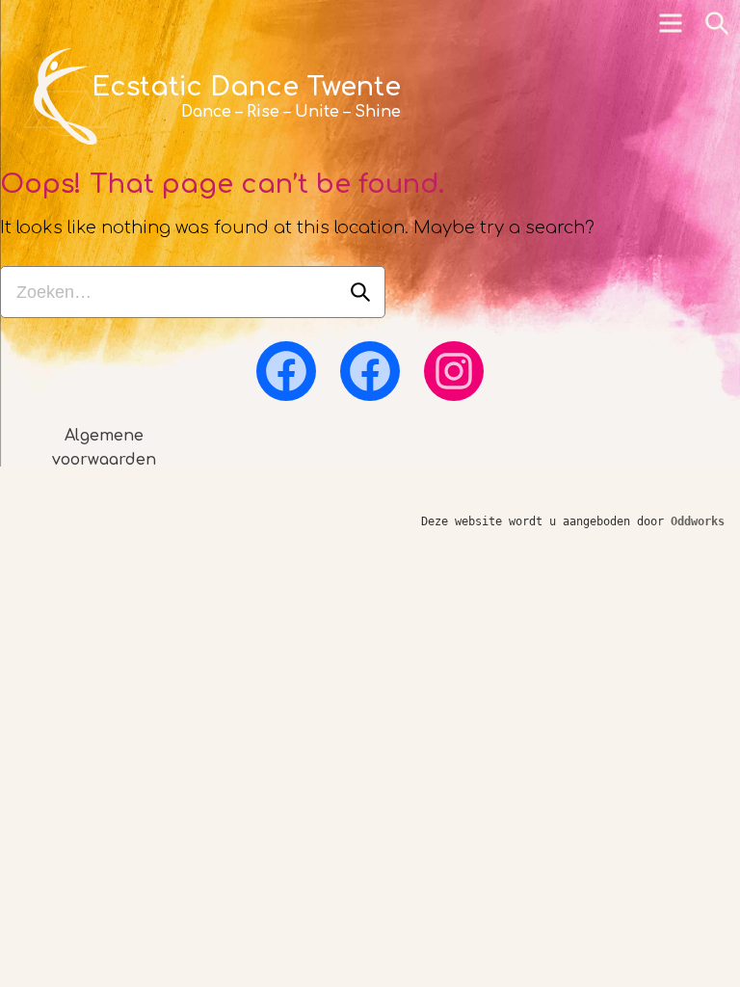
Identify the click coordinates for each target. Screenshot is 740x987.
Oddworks (698, 521)
